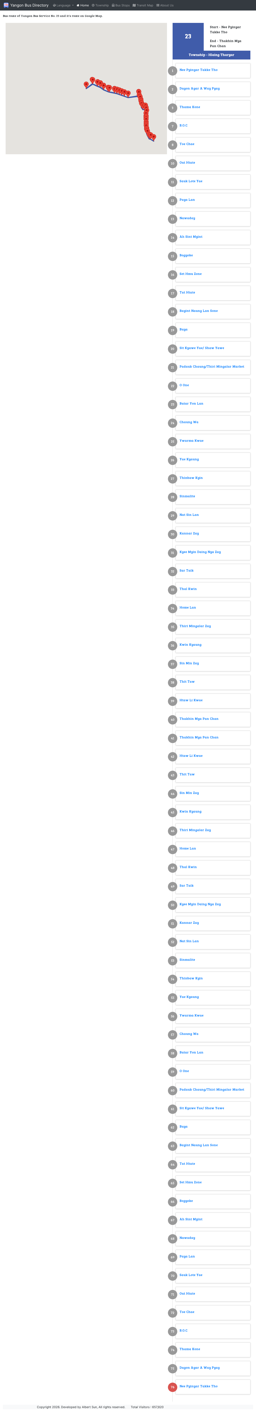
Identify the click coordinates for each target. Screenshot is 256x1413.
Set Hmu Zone (191, 274)
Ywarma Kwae (192, 441)
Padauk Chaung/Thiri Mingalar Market (212, 367)
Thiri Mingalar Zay (195, 626)
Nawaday (187, 218)
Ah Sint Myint (191, 237)
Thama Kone (190, 107)
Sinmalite (187, 496)
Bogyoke (186, 255)
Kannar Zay (189, 533)
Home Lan (188, 608)
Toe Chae (187, 144)
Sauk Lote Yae (191, 181)
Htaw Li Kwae (191, 700)
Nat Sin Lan (189, 515)
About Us (166, 5)
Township (101, 5)
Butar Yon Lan (191, 404)
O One (184, 385)
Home (84, 5)
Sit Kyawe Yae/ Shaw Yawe (202, 348)
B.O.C (183, 125)
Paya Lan (187, 200)
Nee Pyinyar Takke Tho (199, 70)
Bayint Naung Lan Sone (199, 311)
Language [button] (63, 5)
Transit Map (144, 5)
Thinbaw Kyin (191, 478)
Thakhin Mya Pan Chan (199, 719)
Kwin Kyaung (190, 645)
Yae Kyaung (189, 459)
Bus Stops (122, 5)
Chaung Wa (189, 422)
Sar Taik (187, 571)
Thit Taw (187, 682)
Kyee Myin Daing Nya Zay (200, 552)
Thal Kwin (188, 589)
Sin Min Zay (189, 663)
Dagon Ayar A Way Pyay (200, 89)
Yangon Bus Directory (29, 5)
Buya (184, 329)
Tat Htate (187, 292)
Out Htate (187, 163)
